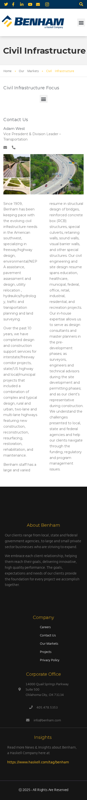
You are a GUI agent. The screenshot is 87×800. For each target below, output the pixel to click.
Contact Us (48, 635)
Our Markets (29, 71)
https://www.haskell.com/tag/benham (38, 762)
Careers (45, 627)
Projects (45, 652)
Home (7, 71)
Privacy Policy (49, 660)
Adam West (14, 128)
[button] (81, 4)
